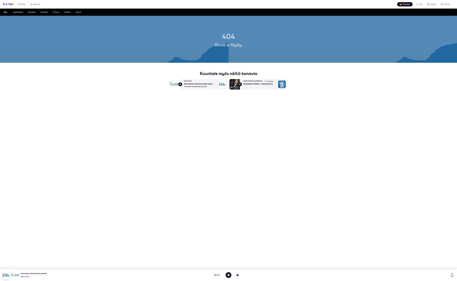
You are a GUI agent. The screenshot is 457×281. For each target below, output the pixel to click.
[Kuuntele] (228, 275)
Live (218, 275)
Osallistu (67, 12)
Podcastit (36, 4)
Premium (56, 12)
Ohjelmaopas (18, 12)
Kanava (78, 12)
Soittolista (32, 12)
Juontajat (44, 12)
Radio (23, 4)
